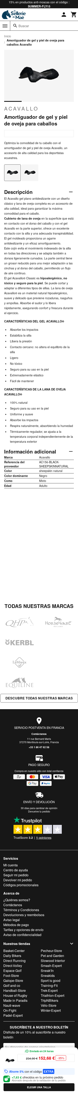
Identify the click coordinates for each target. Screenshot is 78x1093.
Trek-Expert (49, 990)
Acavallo (21, 108)
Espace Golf (12, 970)
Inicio (7, 36)
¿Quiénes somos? (16, 899)
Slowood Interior (53, 960)
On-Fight (9, 1010)
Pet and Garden (52, 955)
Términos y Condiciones (21, 909)
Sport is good (50, 980)
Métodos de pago (16, 924)
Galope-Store (13, 980)
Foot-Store (11, 975)
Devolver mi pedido (17, 880)
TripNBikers (49, 1000)
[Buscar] (15, 25)
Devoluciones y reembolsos (23, 914)
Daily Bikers (12, 955)
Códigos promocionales (20, 885)
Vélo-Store (48, 1005)
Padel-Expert (13, 1015)
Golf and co (11, 985)
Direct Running (14, 960)
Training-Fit (49, 985)
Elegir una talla (39, 1087)
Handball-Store (14, 990)
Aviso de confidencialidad (22, 934)
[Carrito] (74, 14)
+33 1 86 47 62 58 (39, 747)
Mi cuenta (10, 865)
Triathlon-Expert (52, 995)
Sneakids (48, 975)
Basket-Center (14, 950)
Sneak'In (47, 970)
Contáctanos (39, 734)
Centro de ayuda (15, 870)
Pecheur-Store (51, 950)
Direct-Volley (12, 965)
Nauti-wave (11, 1005)
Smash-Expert (51, 965)
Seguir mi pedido (15, 875)
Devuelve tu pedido (39, 811)
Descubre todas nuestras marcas (39, 698)
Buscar (24, 25)
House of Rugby (15, 995)
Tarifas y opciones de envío (23, 929)
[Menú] (5, 26)
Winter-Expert (51, 1010)
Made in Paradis (15, 1000)
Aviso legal (11, 919)
